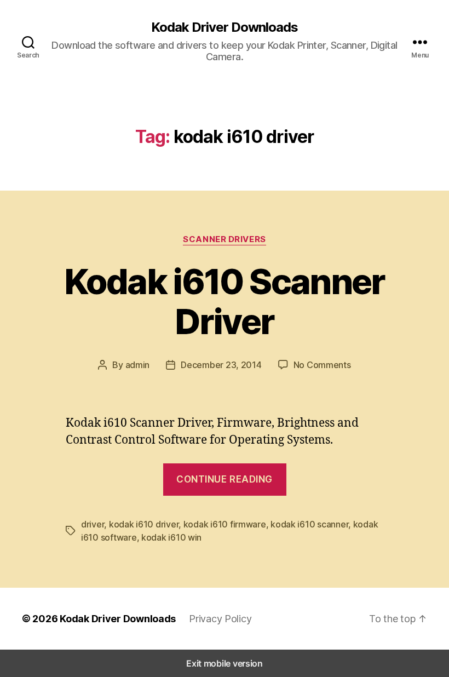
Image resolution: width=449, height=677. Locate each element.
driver (92, 524)
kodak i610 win (171, 537)
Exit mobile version (224, 663)
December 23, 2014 (221, 364)
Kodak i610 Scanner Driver (224, 301)
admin (137, 364)
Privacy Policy (220, 618)
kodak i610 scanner (309, 524)
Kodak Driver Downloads (224, 27)
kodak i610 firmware (224, 524)
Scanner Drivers (224, 239)
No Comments (322, 364)
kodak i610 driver (144, 524)
